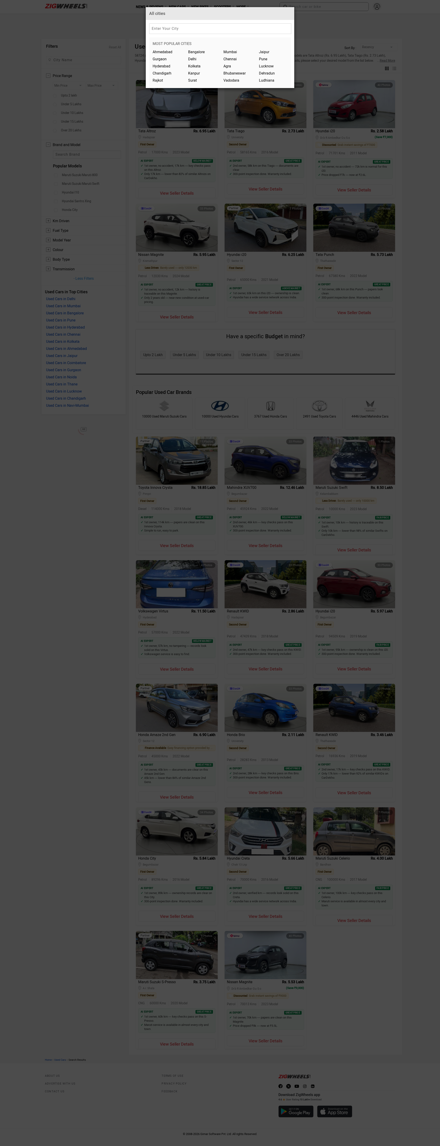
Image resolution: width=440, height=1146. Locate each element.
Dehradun (267, 73)
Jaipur (264, 52)
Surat (192, 80)
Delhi (192, 59)
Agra (227, 66)
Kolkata (194, 66)
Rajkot (158, 80)
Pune (263, 59)
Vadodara (231, 80)
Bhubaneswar (234, 73)
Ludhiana (266, 80)
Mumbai (230, 52)
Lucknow (266, 66)
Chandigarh (162, 73)
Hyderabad (161, 66)
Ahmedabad (162, 52)
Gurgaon (160, 59)
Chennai (230, 59)
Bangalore (196, 52)
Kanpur (194, 73)
